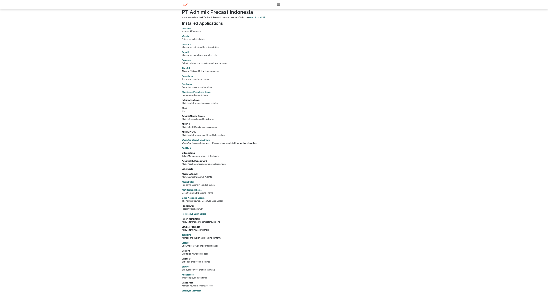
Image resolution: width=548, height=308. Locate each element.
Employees (187, 84)
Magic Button (188, 182)
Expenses (186, 60)
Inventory (186, 44)
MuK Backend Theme (192, 190)
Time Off (186, 68)
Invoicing (186, 28)
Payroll (185, 52)
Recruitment (187, 76)
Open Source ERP (257, 17)
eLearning (186, 235)
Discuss (186, 243)
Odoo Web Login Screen (193, 198)
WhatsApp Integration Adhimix (196, 140)
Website (185, 36)
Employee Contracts (191, 291)
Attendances (188, 275)
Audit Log (186, 148)
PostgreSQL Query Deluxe (194, 214)
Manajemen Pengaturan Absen (196, 92)
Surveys (186, 267)
